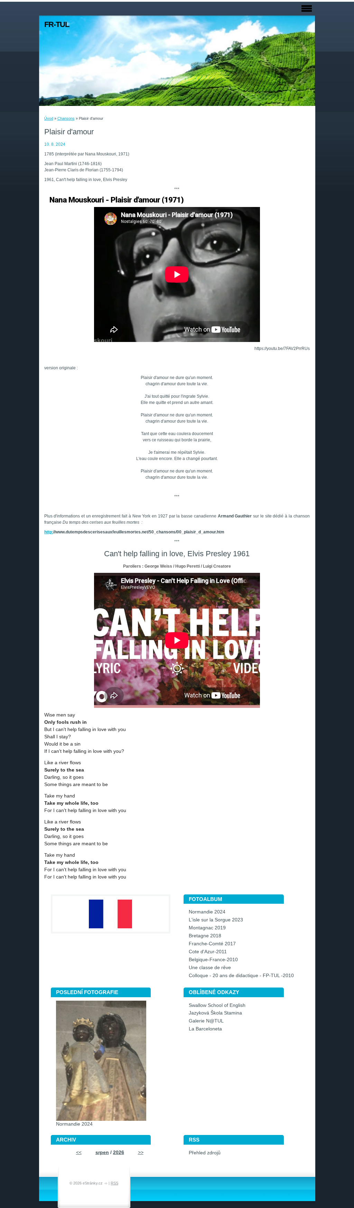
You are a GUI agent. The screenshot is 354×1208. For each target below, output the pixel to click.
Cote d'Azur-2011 (208, 951)
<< (79, 1152)
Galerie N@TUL (206, 1021)
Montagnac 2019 (207, 927)
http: (48, 532)
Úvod (48, 118)
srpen (102, 1152)
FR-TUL (56, 24)
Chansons (66, 118)
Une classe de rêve (210, 967)
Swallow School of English (217, 1005)
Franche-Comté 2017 (212, 943)
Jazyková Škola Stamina (215, 1013)
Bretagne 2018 (205, 935)
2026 (118, 1152)
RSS (114, 1183)
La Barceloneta (205, 1028)
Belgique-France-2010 (213, 959)
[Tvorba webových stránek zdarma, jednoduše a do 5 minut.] (106, 1183)
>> (140, 1152)
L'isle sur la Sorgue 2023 (216, 919)
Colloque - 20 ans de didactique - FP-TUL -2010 (241, 975)
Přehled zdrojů (205, 1152)
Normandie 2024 (207, 911)
